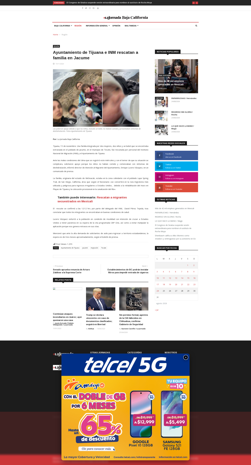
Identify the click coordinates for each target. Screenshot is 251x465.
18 (164, 284)
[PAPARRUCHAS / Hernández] (162, 102)
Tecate (103, 248)
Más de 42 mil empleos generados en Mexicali (174, 208)
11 (164, 278)
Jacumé (85, 248)
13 (176, 278)
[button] (193, 3)
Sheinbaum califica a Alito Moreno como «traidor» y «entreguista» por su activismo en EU (175, 237)
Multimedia (130, 25)
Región (78, 25)
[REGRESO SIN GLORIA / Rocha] (162, 116)
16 (194, 278)
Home (55, 34)
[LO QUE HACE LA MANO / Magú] (162, 130)
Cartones (159, 98)
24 (158, 291)
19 (170, 284)
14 (182, 278)
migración (94, 248)
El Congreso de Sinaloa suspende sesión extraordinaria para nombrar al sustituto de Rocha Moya (109, 3)
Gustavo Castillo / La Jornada (133, 329)
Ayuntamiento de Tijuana (70, 248)
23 (194, 284)
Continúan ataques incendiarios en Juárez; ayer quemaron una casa (67, 317)
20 (176, 284)
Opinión (116, 25)
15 (188, 278)
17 (158, 284)
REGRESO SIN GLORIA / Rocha (168, 217)
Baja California (62, 25)
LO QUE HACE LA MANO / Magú (168, 221)
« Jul (156, 310)
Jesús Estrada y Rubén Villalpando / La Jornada (63, 324)
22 (188, 284)
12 (170, 278)
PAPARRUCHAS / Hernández (184, 98)
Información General (97, 25)
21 (182, 284)
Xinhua (91, 329)
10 (158, 278)
